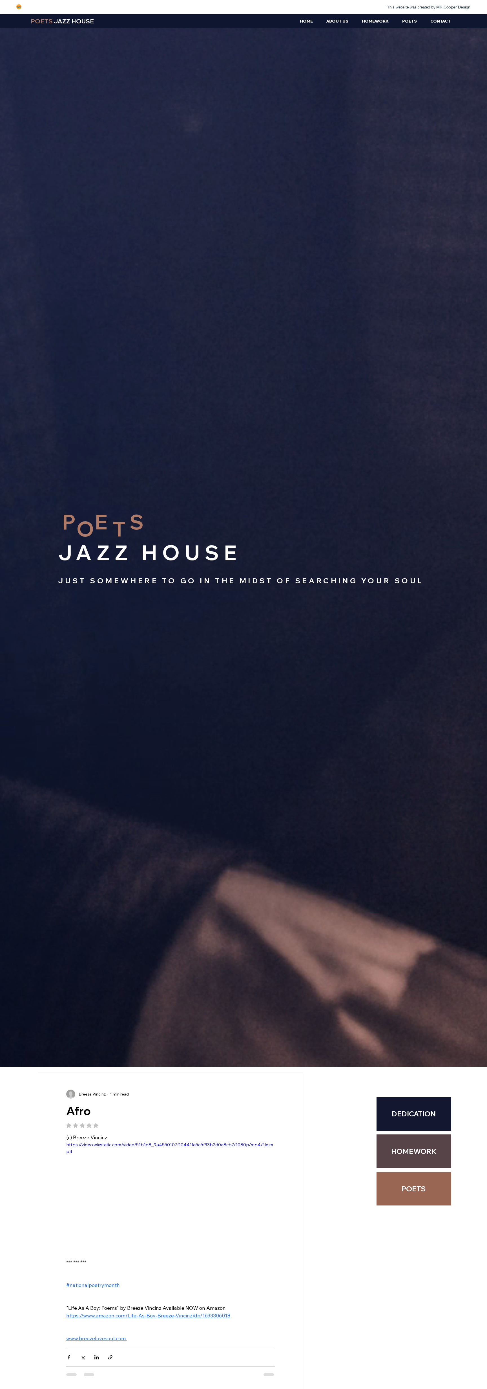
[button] (414, 1151)
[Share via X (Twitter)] (82, 1357)
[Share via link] (110, 1357)
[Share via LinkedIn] (96, 1357)
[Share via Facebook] (69, 1357)
